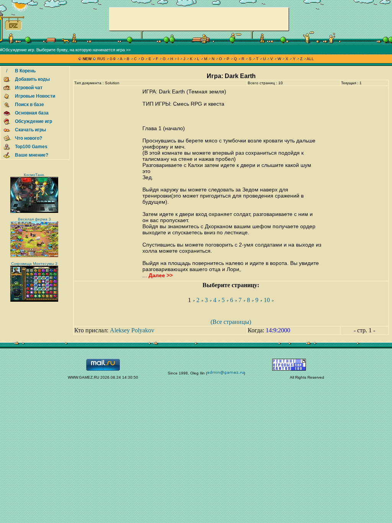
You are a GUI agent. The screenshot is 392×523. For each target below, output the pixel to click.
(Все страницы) (231, 322)
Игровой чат (28, 87)
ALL (310, 59)
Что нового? (28, 138)
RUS (101, 59)
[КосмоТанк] (34, 211)
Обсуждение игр (33, 121)
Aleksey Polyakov (132, 330)
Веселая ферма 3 (34, 219)
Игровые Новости (35, 96)
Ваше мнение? (31, 155)
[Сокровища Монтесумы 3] (34, 300)
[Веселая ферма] (34, 256)
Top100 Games (31, 146)
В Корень (25, 71)
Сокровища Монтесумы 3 (34, 264)
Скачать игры (30, 129)
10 (267, 300)
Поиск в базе (29, 104)
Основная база (32, 113)
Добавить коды (32, 79)
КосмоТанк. (34, 175)
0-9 (113, 59)
